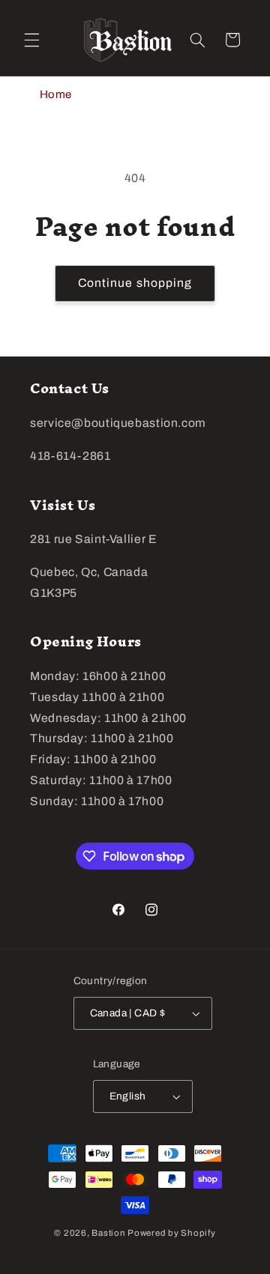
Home (56, 94)
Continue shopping (135, 282)
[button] (31, 39)
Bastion (108, 1232)
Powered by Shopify (171, 1232)
